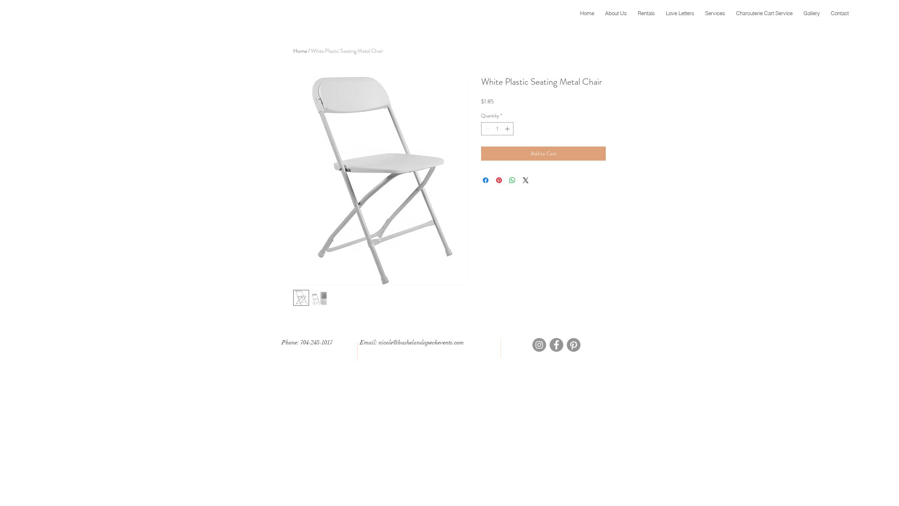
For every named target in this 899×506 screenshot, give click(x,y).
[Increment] (508, 129)
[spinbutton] (497, 129)
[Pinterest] (573, 345)
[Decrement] (486, 129)
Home (300, 51)
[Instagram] (539, 345)
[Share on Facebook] (485, 180)
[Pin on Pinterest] (499, 180)
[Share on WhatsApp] (512, 180)
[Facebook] (556, 345)
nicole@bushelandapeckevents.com (421, 342)
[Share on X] (525, 180)
